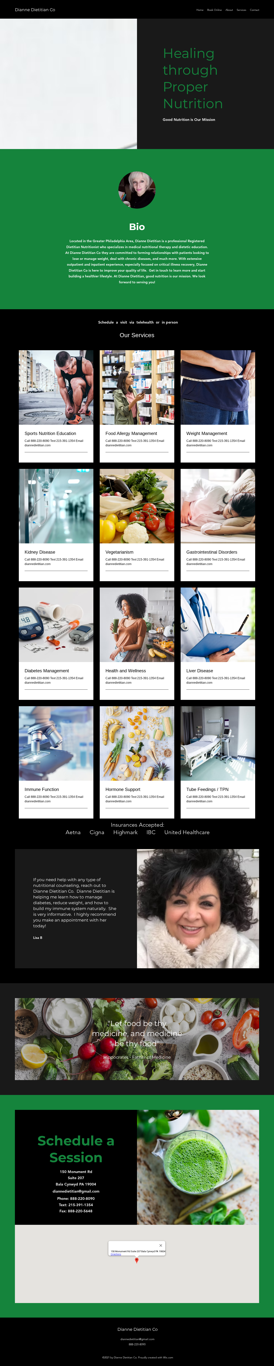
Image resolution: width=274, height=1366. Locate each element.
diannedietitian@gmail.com (76, 1191)
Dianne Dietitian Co (35, 9)
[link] (56, 433)
